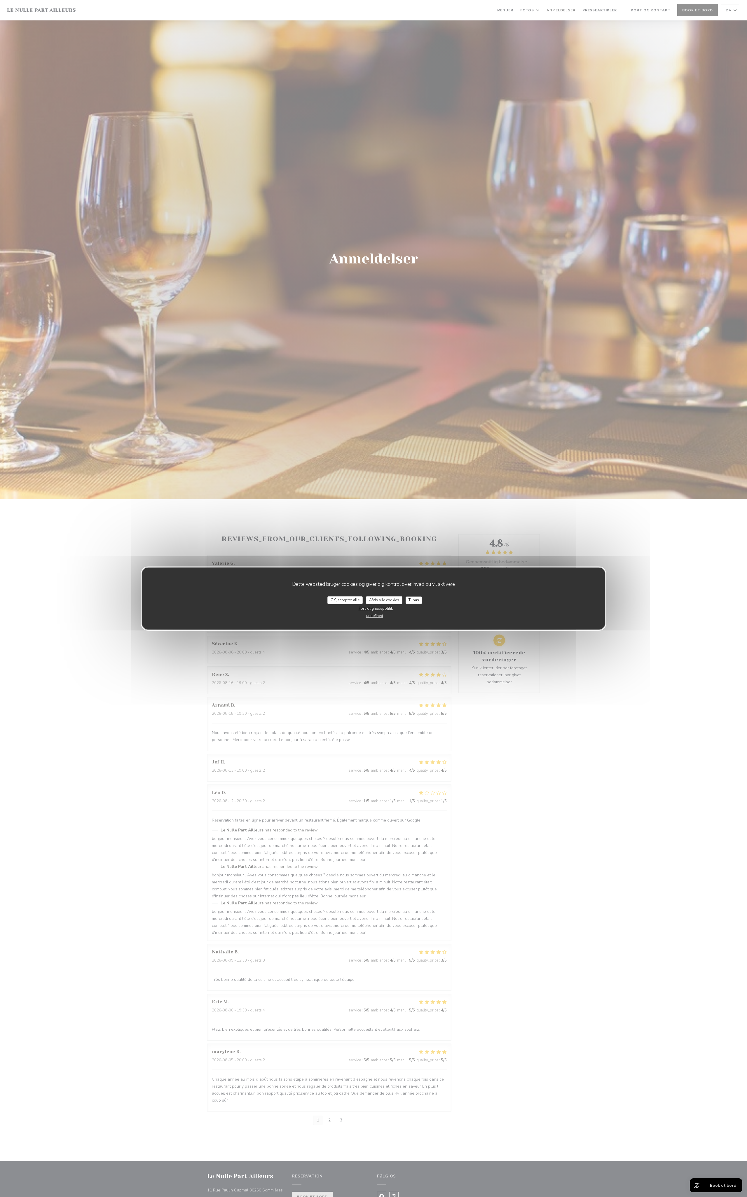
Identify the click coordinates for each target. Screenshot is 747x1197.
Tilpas (414, 599)
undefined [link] (374, 615)
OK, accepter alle (345, 599)
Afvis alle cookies (384, 599)
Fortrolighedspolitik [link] (376, 608)
